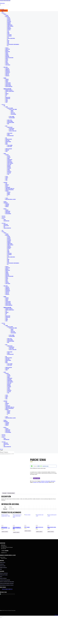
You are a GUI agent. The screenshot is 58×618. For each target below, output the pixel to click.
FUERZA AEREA (13, 113)
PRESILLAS (6, 47)
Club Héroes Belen (6, 220)
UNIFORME (47, 482)
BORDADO (35, 482)
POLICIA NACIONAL (13, 114)
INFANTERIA (8, 20)
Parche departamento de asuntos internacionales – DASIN (17, 528)
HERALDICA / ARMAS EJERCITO (9, 91)
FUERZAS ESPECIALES (10, 163)
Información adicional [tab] (11, 493)
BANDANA (8, 193)
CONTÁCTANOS (3, 223)
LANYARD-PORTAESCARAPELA (9, 189)
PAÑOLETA (8, 194)
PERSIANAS (7, 79)
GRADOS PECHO (7, 49)
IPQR (4, 226)
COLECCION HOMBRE (12, 117)
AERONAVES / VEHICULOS (8, 90)
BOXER (8, 123)
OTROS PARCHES (7, 64)
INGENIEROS (9, 22)
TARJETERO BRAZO (8, 84)
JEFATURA (6, 60)
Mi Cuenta (3, 218)
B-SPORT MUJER (11, 129)
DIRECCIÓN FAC (7, 70)
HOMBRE (6, 106)
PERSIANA (6, 15)
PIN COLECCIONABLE (8, 213)
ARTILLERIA (8, 19)
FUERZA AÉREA (6, 67)
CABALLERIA (9, 27)
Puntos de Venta (6, 225)
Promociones (3, 217)
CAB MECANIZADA (9, 159)
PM (7, 39)
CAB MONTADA (9, 160)
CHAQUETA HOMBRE (10, 121)
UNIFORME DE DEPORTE (8, 139)
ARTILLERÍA (8, 157)
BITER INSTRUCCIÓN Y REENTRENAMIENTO (13, 44)
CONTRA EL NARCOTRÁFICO (11, 38)
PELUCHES (5, 201)
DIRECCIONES (7, 56)
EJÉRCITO (5, 14)
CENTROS (6, 52)
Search (1, 450)
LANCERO (8, 169)
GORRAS (5, 153)
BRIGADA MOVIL (7, 51)
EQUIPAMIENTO (6, 202)
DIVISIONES (7, 55)
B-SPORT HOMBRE (11, 116)
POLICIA (6, 99)
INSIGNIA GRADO (7, 97)
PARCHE (43, 482)
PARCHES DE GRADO (8, 85)
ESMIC (8, 41)
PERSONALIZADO (7, 98)
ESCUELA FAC (7, 74)
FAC (37, 482)
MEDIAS (6, 142)
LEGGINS (8, 134)
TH (7, 195)
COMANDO (6, 54)
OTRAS (8, 174)
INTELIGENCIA (9, 21)
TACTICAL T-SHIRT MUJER (12, 130)
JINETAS (6, 61)
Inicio (2, 11)
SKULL (6, 94)
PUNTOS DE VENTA (2, 3)
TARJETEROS (7, 68)
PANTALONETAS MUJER (10, 135)
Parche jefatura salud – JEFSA (40, 528)
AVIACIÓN (8, 17)
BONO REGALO (3, 434)
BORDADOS (3, 453)
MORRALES (6, 206)
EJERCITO (12, 111)
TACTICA (6, 176)
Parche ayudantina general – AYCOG (51, 528)
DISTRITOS (8, 29)
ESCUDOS (6, 81)
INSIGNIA (40, 482)
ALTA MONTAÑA (9, 35)
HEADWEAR (7, 190)
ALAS (6, 92)
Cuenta (5, 219)
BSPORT (6, 144)
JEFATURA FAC (7, 75)
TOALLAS (6, 198)
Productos (3, 104)
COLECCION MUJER (11, 128)
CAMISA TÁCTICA (9, 120)
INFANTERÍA (8, 165)
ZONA (8, 31)
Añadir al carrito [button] (5, 531)
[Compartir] (2, 616)
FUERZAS (6, 58)
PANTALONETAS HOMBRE (10, 122)
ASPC (8, 37)
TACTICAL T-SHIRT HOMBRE (13, 109)
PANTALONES (7, 150)
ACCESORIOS (5, 182)
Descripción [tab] (4, 493)
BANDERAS (6, 93)
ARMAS (8, 32)
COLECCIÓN (7, 154)
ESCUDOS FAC (7, 73)
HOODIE (6, 151)
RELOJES (6, 186)
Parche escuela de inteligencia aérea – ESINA (5, 528)
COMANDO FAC (7, 69)
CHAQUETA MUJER (9, 133)
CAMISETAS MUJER (9, 127)
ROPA (4, 105)
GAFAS (6, 183)
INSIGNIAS (6, 210)
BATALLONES (7, 16)
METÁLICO (5, 208)
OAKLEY (6, 178)
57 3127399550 (2, 9)
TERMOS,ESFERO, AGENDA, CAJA (9, 188)
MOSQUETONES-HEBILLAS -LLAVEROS (10, 199)
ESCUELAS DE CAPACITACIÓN (9, 57)
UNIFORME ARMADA (8, 141)
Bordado (3, 12)
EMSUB (8, 40)
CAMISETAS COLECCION (8, 148)
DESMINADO (9, 23)
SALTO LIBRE (9, 172)
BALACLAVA (8, 192)
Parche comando (27, 527)
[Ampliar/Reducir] (0, 616)
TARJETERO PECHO (8, 82)
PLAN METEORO (9, 34)
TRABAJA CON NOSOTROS (7, 228)
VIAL (7, 45)
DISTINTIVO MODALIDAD (8, 86)
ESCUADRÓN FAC (7, 72)
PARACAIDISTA (9, 171)
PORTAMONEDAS (7, 187)
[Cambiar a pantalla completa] (1, 616)
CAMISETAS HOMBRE (10, 108)
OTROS (6, 102)
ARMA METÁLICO (7, 212)
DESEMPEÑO (7, 205)
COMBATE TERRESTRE (10, 26)
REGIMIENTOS (9, 28)
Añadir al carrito (36, 478)
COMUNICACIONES (9, 25)
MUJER (6, 126)
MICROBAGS (7, 184)
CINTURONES (7, 204)
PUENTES (6, 62)
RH (5, 96)
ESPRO (8, 43)
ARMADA (6, 100)
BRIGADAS (6, 50)
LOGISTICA (8, 170)
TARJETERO (7, 63)
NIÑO (6, 138)
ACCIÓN (8, 33)
